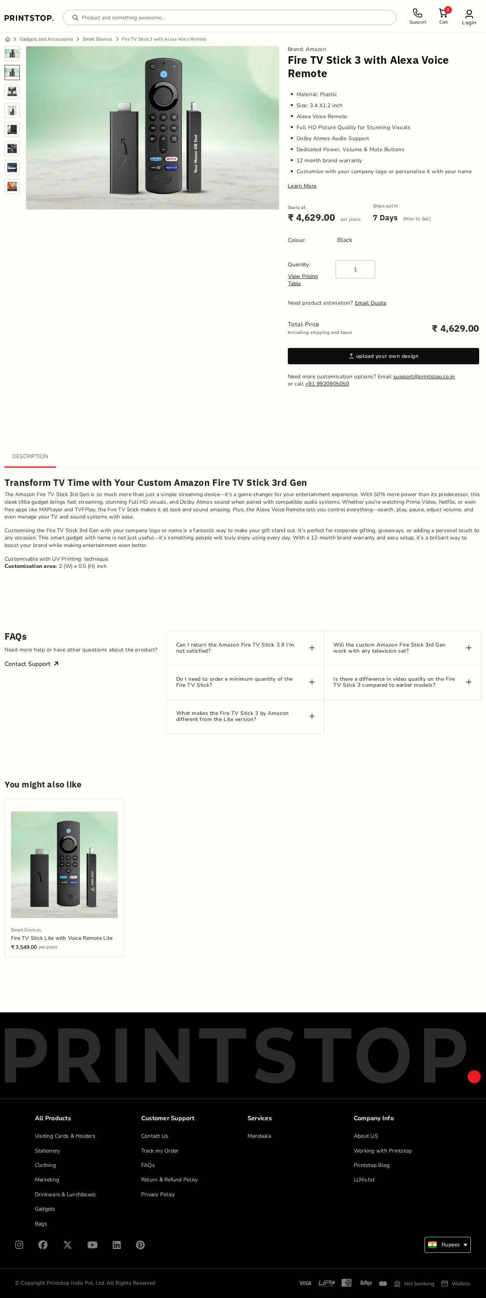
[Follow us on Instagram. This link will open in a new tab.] (19, 1245)
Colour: (297, 240)
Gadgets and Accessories (47, 39)
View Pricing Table (303, 280)
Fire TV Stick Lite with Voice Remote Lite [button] (61, 938)
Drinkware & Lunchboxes (65, 1194)
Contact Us (155, 1136)
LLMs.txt (364, 1179)
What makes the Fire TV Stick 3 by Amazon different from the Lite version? (232, 716)
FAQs (148, 1165)
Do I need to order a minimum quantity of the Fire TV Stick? (234, 682)
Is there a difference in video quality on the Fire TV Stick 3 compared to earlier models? (394, 682)
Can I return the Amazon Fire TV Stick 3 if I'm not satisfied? (235, 648)
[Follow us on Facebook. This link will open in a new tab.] (42, 1245)
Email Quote (371, 303)
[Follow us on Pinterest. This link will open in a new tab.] (140, 1245)
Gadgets (45, 1209)
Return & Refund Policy (169, 1179)
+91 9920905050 (327, 383)
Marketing (47, 1179)
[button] (469, 17)
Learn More (302, 186)
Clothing (45, 1165)
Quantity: (299, 264)
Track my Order (160, 1150)
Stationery (47, 1150)
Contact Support (28, 664)
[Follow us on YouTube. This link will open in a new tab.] (92, 1245)
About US (366, 1136)
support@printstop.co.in (424, 376)
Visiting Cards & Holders (65, 1136)
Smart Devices (98, 39)
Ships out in (385, 206)
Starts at (296, 207)
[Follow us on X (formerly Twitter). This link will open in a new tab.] (67, 1245)
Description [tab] (30, 456)
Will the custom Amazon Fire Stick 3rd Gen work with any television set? (389, 648)
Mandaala (259, 1136)
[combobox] (447, 1245)
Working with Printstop (383, 1150)
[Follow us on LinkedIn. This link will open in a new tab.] (117, 1245)
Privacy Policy (158, 1194)
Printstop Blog (372, 1165)
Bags (41, 1223)
